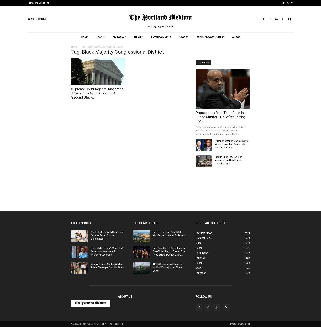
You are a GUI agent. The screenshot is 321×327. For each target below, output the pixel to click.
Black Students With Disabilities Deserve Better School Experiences (107, 235)
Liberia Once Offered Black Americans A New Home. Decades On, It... (229, 160)
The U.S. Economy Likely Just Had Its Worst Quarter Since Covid (168, 267)
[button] (290, 19)
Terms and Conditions (239, 323)
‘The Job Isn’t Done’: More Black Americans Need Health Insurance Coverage (107, 251)
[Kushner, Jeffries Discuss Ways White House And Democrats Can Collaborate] (204, 145)
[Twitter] (282, 19)
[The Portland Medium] (160, 18)
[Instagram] (270, 19)
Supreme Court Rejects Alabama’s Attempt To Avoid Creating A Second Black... (97, 93)
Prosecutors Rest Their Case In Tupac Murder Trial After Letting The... (221, 117)
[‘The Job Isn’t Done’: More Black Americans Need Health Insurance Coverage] (79, 252)
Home (74, 46)
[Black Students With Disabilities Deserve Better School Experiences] (79, 236)
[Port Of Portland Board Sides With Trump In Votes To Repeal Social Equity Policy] (141, 236)
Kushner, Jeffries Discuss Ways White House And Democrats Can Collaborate (231, 144)
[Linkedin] (276, 19)
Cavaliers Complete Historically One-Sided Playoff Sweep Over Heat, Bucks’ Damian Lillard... (169, 251)
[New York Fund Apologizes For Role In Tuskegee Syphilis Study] (79, 268)
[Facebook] (263, 19)
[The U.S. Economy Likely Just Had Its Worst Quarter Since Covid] (141, 268)
